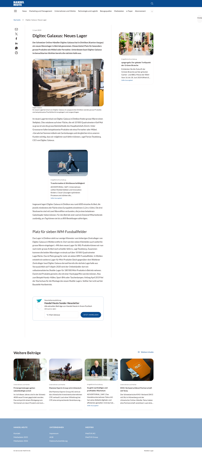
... (152, 11)
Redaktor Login (148, 451)
